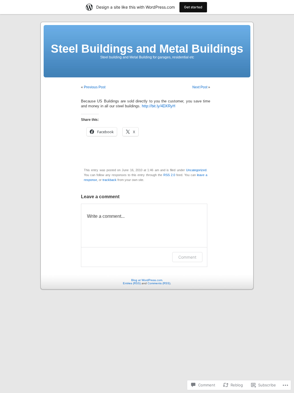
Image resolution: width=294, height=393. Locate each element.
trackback (109, 180)
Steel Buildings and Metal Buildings (147, 48)
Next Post (199, 87)
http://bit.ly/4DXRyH (158, 106)
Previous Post (94, 87)
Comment (187, 257)
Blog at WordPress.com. (147, 280)
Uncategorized (196, 170)
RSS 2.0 (169, 175)
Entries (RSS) (132, 283)
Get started (193, 7)
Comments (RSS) (159, 283)
